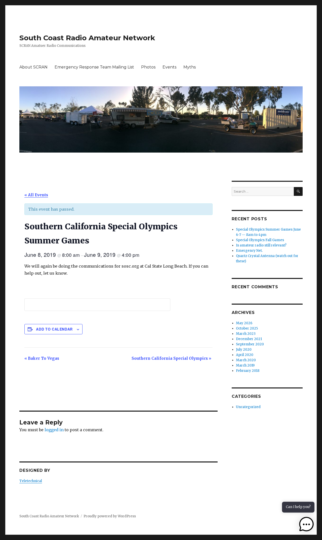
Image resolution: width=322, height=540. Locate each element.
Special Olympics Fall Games (260, 240)
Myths (189, 67)
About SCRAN (33, 67)
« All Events (36, 195)
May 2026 (244, 323)
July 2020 (244, 349)
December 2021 (249, 339)
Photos (148, 67)
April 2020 (244, 355)
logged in (54, 429)
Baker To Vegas (41, 358)
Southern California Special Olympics (171, 358)
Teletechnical (30, 481)
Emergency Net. (249, 250)
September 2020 (250, 344)
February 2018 (247, 371)
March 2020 (246, 360)
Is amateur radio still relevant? (261, 245)
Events (169, 67)
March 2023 (246, 334)
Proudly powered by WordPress (110, 516)
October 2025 (247, 328)
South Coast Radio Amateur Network (87, 37)
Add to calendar (54, 329)
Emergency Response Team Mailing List (94, 67)
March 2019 (245, 365)
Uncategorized (248, 407)
